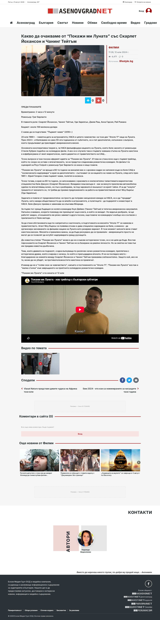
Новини (78, 23)
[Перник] (143, 610)
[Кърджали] (140, 600)
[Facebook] (148, 583)
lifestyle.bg (126, 61)
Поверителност (15, 610)
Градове (150, 23)
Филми (114, 47)
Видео (135, 23)
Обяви (92, 23)
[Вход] (149, 11)
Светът (62, 23)
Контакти (140, 512)
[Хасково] (142, 593)
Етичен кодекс (47, 610)
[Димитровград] (138, 597)
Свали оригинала (30, 48)
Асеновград (26, 23)
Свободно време (114, 23)
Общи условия (31, 610)
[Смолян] (138, 607)
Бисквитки (61, 610)
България (46, 23)
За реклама (74, 610)
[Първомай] (141, 604)
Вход (141, 11)
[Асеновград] (80, 11)
